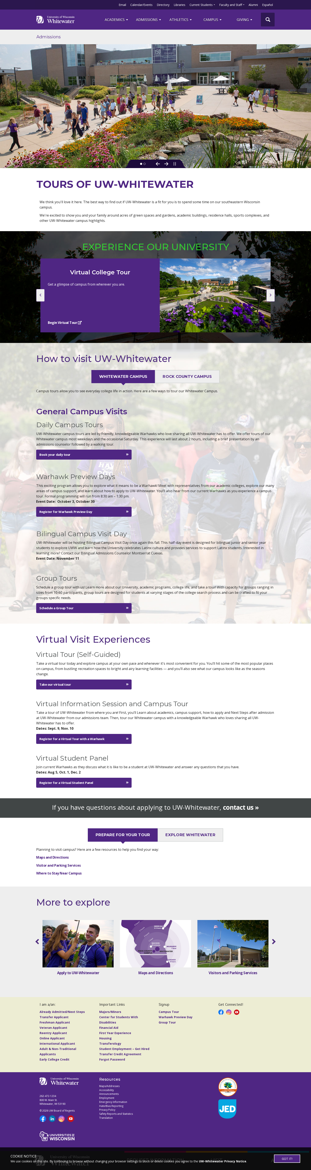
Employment (106, 1098)
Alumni (253, 5)
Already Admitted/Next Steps (62, 1012)
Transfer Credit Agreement (120, 1054)
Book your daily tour (54, 454)
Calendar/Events (141, 5)
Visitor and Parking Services (58, 865)
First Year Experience (115, 1033)
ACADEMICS (115, 19)
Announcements (109, 1094)
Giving (243, 19)
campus (211, 19)
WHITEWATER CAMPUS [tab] (123, 376)
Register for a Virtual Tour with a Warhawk (71, 739)
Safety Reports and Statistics (116, 1114)
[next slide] (270, 295)
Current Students (201, 5)
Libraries (179, 5)
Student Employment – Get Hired (124, 1049)
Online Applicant (52, 1038)
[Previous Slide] (158, 164)
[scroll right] (272, 941)
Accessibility (106, 1090)
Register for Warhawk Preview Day (65, 512)
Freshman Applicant (55, 1022)
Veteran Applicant (53, 1028)
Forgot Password (112, 1059)
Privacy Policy (107, 1110)
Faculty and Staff (230, 5)
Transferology (110, 1044)
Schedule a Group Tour (56, 608)
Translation (106, 1118)
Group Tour (167, 1022)
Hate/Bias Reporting (111, 1106)
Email (122, 5)
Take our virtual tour (55, 684)
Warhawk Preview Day (176, 1017)
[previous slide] (40, 295)
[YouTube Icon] (236, 1012)
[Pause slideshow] (175, 164)
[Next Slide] (166, 164)
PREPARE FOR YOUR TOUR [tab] (123, 835)
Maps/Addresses (109, 1086)
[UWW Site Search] (268, 19)
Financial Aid (108, 1028)
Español (267, 5)
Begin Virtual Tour (63, 322)
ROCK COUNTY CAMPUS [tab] (187, 376)
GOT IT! (287, 1159)
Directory (163, 5)
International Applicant (57, 1044)
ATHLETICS (179, 19)
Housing (105, 1038)
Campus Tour (169, 1012)
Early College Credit (54, 1059)
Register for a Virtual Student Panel (66, 782)
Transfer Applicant (54, 1017)
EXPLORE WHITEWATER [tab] (190, 835)
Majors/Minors (110, 1012)
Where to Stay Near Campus (59, 873)
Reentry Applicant (53, 1033)
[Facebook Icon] (221, 1012)
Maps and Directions (52, 857)
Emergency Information (113, 1102)
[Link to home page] (55, 19)
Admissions (147, 19)
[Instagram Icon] (228, 1012)
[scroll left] (38, 941)
